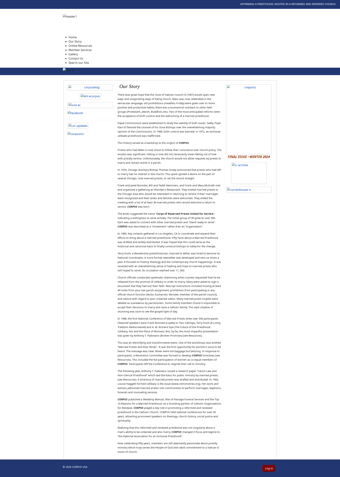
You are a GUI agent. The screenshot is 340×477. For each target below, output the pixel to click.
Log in (269, 468)
